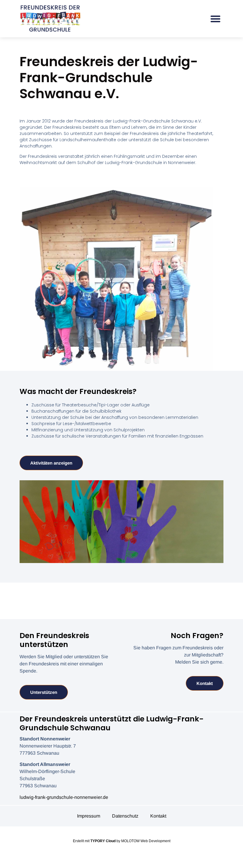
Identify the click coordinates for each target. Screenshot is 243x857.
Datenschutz (125, 815)
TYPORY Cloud (103, 841)
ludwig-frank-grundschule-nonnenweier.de (64, 797)
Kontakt (158, 815)
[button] (215, 19)
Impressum (88, 815)
